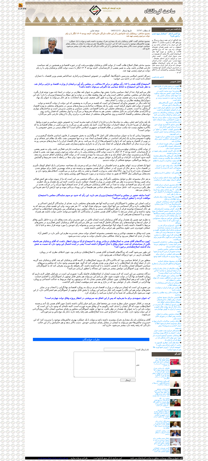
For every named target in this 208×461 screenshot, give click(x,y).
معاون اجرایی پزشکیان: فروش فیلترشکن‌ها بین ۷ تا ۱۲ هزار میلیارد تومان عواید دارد (168, 204)
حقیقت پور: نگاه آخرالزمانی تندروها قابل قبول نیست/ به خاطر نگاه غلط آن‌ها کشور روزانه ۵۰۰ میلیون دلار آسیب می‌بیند (161, 403)
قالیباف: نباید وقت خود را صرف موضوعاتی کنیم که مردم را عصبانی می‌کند (168, 167)
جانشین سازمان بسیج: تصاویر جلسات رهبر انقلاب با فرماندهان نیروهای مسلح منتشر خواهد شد (169, 299)
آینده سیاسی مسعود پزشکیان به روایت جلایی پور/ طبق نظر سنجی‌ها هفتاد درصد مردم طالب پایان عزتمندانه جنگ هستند (161, 392)
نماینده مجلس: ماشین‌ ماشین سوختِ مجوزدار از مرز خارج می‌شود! (167, 250)
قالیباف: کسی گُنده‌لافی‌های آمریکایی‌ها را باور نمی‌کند (170, 104)
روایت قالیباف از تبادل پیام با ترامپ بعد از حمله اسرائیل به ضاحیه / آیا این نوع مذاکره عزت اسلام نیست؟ (167, 270)
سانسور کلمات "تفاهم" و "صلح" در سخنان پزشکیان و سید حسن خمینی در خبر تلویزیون (167, 131)
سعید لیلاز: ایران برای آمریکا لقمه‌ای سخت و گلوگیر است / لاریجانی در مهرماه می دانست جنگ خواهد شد (161, 424)
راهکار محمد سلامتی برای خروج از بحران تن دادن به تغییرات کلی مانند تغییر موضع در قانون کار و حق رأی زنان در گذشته (161, 442)
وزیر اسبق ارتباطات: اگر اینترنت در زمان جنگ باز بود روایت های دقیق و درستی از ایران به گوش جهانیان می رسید (167, 307)
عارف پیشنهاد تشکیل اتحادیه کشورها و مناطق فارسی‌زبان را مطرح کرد (166, 263)
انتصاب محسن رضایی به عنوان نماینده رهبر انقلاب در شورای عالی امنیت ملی (168, 316)
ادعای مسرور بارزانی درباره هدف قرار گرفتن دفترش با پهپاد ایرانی (167, 186)
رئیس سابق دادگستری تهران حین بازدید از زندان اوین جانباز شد (167, 125)
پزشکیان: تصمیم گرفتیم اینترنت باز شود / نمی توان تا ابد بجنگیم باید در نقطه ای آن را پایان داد (167, 337)
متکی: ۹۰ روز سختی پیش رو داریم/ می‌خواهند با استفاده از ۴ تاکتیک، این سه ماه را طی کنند (167, 192)
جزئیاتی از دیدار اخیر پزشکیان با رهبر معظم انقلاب (168, 284)
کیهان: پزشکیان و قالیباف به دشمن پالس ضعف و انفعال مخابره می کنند (167, 113)
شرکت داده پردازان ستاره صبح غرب (53, 458)
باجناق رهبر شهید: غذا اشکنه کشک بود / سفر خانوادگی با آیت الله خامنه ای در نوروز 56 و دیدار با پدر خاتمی (161, 362)
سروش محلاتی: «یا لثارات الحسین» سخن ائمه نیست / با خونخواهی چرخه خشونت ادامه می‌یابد (167, 244)
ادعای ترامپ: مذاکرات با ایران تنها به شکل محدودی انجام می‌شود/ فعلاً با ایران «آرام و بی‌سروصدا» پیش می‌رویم (166, 324)
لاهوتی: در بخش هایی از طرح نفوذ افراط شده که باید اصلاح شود (167, 87)
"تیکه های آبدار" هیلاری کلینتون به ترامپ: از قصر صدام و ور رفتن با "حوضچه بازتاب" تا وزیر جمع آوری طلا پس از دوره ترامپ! (167, 346)
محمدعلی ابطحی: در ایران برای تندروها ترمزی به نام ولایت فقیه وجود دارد (167, 256)
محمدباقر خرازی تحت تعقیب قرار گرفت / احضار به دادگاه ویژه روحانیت (167, 331)
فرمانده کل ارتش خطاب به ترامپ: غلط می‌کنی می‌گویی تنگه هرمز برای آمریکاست (167, 237)
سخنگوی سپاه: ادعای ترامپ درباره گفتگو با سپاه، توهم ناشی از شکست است (167, 179)
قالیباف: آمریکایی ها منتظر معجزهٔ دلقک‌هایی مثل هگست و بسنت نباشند (167, 157)
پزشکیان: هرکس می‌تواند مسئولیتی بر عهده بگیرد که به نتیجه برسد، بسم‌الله (167, 220)
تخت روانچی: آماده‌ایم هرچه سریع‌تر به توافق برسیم (162, 432)
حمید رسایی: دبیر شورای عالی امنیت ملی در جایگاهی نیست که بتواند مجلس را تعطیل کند (167, 277)
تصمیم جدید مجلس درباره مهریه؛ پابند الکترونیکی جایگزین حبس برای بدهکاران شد (168, 138)
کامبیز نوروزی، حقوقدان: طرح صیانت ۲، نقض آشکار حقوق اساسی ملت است (160, 449)
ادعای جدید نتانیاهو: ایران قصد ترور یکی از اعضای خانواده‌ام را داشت (167, 109)
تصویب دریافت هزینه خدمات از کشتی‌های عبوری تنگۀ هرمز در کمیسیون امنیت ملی (169, 146)
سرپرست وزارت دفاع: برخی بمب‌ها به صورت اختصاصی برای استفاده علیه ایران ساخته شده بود (167, 119)
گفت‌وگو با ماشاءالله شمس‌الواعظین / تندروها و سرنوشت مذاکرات (160, 382)
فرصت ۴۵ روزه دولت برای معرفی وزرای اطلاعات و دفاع (167, 198)
